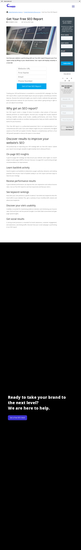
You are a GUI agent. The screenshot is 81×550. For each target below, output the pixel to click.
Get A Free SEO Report (69, 128)
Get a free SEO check (17, 418)
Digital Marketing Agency (15, 12)
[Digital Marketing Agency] (11, 5)
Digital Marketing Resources (32, 12)
